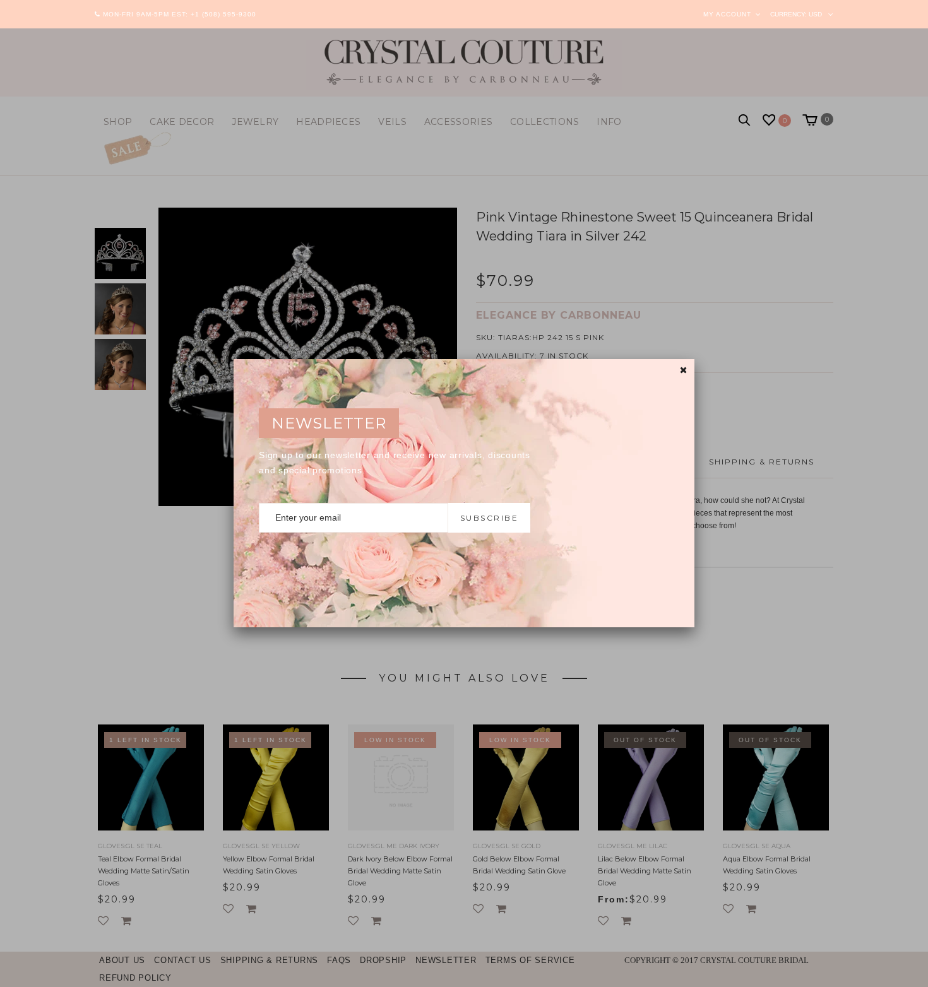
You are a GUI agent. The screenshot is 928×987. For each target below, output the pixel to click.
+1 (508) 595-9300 (223, 14)
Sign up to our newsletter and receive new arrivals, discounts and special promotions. (394, 462)
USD (815, 14)
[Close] (683, 370)
